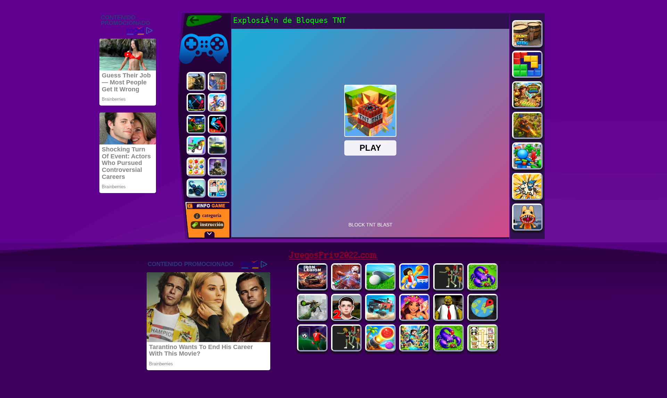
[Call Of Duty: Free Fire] (217, 166)
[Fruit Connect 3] (196, 166)
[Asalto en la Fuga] (217, 81)
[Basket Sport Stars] (414, 287)
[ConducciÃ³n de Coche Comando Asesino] (196, 145)
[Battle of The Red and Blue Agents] (217, 124)
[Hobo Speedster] (217, 102)
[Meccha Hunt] (346, 348)
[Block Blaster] (527, 74)
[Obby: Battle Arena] (448, 287)
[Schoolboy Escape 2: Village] (346, 318)
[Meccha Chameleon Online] (346, 287)
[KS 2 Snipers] (312, 318)
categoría (211, 215)
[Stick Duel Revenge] (196, 102)
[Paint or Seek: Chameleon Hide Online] (527, 44)
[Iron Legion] (312, 287)
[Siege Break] (312, 348)
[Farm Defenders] (527, 136)
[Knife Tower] (414, 318)
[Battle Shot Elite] (482, 287)
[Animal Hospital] (527, 227)
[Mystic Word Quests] (527, 105)
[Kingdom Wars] (527, 197)
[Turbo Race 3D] (217, 145)
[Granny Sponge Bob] (448, 318)
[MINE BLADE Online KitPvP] (414, 348)
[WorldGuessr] (482, 318)
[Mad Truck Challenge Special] (196, 188)
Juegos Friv (190, 32)
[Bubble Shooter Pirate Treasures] (380, 348)
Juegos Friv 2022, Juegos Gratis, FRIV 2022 (199, 20)
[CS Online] (196, 81)
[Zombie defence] (527, 166)
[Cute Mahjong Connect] (482, 348)
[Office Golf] (380, 287)
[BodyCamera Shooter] (448, 348)
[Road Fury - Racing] (380, 318)
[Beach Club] (217, 188)
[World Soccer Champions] (196, 124)
